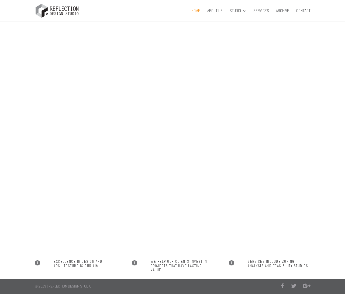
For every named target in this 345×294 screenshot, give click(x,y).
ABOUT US (215, 11)
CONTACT (303, 11)
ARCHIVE (282, 11)
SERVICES (261, 11)
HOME (195, 11)
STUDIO (235, 11)
